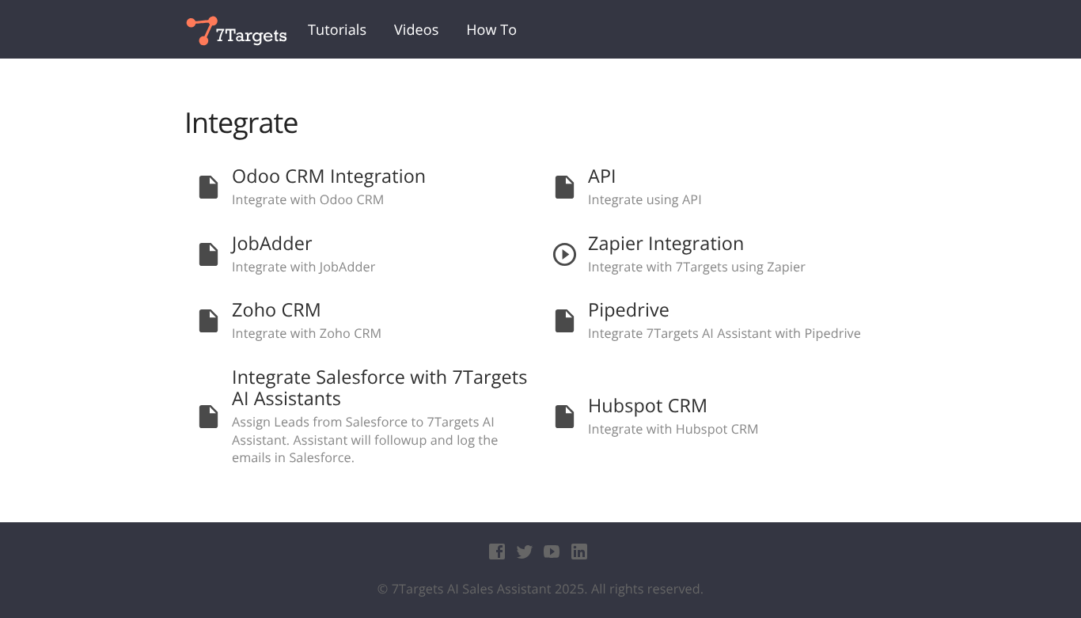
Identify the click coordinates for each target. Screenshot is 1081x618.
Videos (416, 30)
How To (491, 30)
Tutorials (337, 30)
